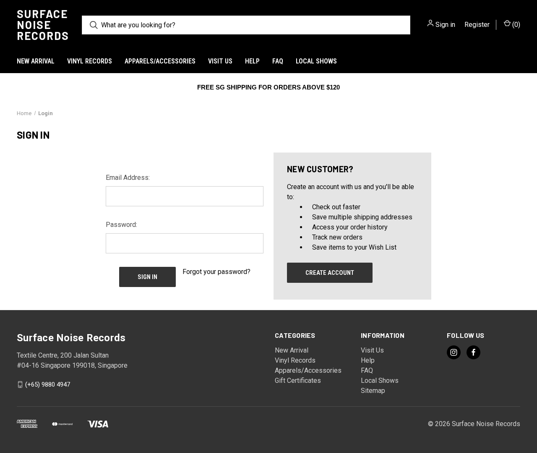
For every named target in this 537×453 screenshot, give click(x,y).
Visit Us (220, 61)
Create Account (329, 273)
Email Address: (128, 178)
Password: (121, 225)
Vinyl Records (89, 61)
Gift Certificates (298, 381)
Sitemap (373, 391)
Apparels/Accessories (160, 61)
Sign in (445, 25)
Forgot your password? (216, 272)
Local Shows (316, 61)
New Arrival (36, 61)
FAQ (277, 61)
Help (252, 61)
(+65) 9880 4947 (47, 384)
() (515, 25)
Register (477, 25)
